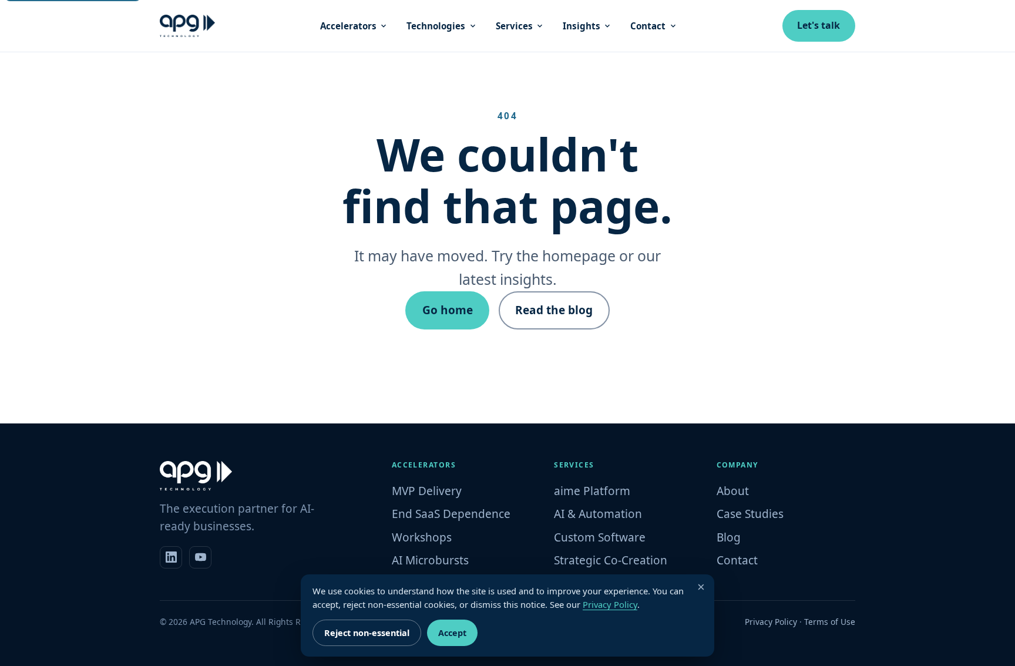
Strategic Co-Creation (610, 560)
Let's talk (818, 25)
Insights (581, 26)
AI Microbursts (430, 560)
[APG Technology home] (187, 26)
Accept (452, 632)
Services (514, 26)
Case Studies (750, 514)
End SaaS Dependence (451, 514)
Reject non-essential (366, 632)
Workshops (422, 537)
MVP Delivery (427, 491)
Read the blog (554, 310)
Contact (648, 26)
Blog (729, 537)
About (733, 491)
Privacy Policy (771, 621)
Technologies (435, 26)
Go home (447, 310)
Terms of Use (829, 621)
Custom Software (600, 537)
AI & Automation (598, 514)
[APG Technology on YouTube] (200, 557)
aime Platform (592, 491)
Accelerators (348, 26)
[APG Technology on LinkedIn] (171, 557)
